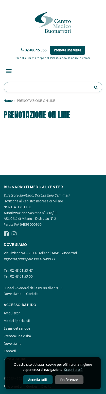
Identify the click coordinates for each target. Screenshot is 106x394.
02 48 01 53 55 (21, 276)
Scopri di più (73, 370)
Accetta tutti (37, 380)
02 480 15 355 (35, 50)
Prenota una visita (67, 50)
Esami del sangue (17, 328)
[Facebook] (6, 234)
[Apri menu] (9, 71)
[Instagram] (14, 234)
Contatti (32, 294)
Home (8, 101)
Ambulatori (12, 313)
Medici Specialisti (17, 321)
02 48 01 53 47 (21, 270)
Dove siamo (12, 294)
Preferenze (69, 380)
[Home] (53, 22)
